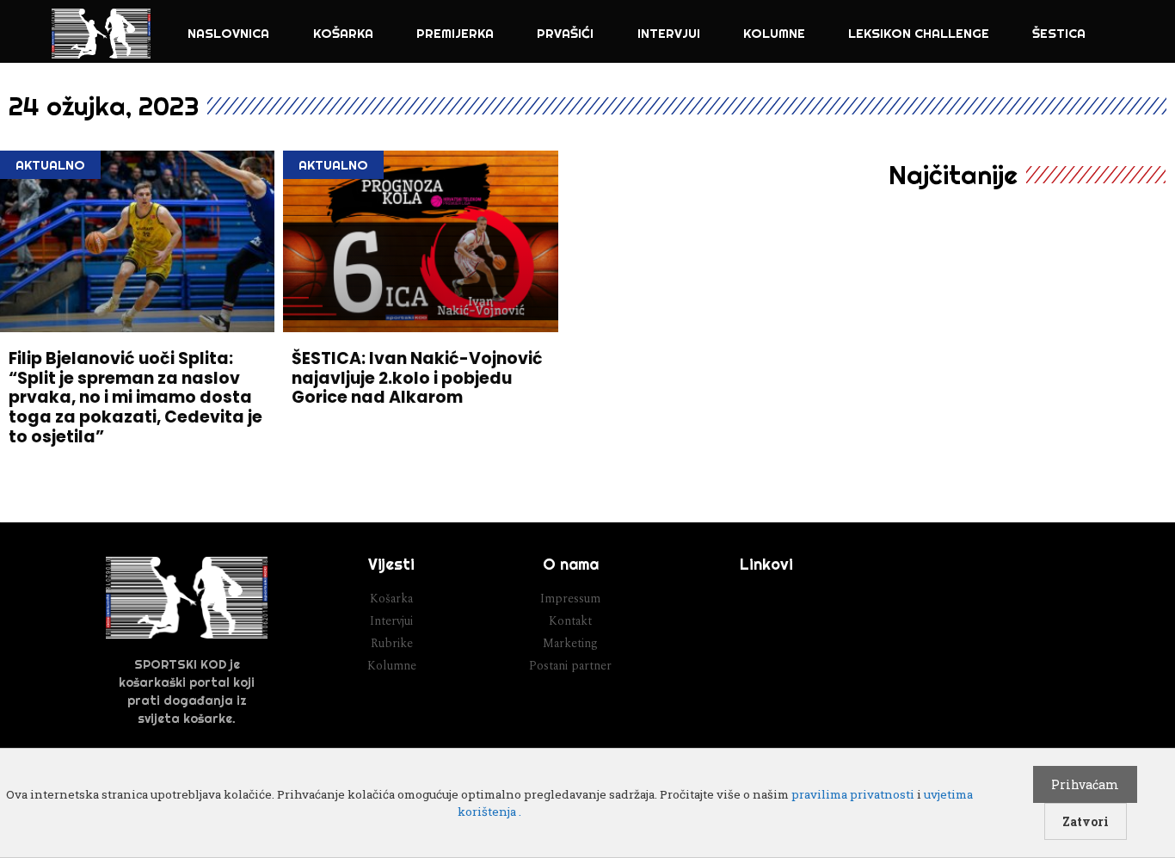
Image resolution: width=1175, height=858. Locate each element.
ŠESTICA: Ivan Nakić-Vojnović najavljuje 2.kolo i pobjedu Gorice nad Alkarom (417, 378)
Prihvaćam (1085, 784)
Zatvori (1085, 821)
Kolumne (774, 33)
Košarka (343, 33)
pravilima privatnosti (852, 794)
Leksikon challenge (918, 33)
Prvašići (565, 33)
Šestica (1059, 33)
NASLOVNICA (228, 33)
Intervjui (668, 33)
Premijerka (455, 33)
